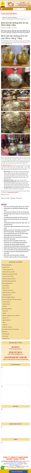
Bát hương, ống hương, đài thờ (9, 278)
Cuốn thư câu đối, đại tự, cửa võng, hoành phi (11, 299)
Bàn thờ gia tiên (6, 334)
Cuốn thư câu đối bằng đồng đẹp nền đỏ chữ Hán (16, 206)
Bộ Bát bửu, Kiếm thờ (7, 327)
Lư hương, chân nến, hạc (8, 269)
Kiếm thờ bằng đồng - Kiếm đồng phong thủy (15, 231)
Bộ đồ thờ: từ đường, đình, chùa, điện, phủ (11, 315)
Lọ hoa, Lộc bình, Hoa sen (8, 276)
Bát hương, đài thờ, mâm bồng (9, 292)
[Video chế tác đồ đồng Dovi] (15, 446)
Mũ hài (4, 322)
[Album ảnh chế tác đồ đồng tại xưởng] (15, 431)
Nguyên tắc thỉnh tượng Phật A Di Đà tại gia (15, 240)
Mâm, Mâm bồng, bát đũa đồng (9, 281)
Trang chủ (4, 17)
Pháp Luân (5, 324)
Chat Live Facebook (17, 471)
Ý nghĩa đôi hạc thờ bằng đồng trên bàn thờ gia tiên (17, 246)
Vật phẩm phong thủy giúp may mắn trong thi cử (16, 217)
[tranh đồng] (15, 394)
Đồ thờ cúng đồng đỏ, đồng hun (8, 297)
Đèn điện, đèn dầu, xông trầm (9, 271)
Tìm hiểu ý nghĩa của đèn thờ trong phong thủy (15, 257)
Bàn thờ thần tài (6, 338)
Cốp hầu (4, 313)
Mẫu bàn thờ (4, 331)
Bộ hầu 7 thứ (5, 311)
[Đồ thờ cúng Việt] (1, 8)
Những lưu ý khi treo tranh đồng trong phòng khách (17, 230)
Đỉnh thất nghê (6, 285)
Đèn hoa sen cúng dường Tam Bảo (10, 274)
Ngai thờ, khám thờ (7, 320)
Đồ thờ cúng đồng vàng (7, 265)
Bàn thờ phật (5, 336)
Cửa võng (5, 306)
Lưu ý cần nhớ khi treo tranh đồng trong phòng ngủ (17, 249)
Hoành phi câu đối (6, 304)
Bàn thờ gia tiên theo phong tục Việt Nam (14, 255)
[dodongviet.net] (15, 375)
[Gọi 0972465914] (2, 467)
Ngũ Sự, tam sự (6, 267)
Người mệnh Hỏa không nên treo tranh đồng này (16, 248)
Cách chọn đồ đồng (12, 17)
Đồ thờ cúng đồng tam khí (7, 283)
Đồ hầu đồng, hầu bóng (7, 308)
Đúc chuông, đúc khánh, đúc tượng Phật (10, 329)
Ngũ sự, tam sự (6, 288)
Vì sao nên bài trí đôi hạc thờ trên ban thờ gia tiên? (16, 212)
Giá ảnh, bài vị (6, 317)
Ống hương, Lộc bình (7, 294)
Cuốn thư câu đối (6, 301)
